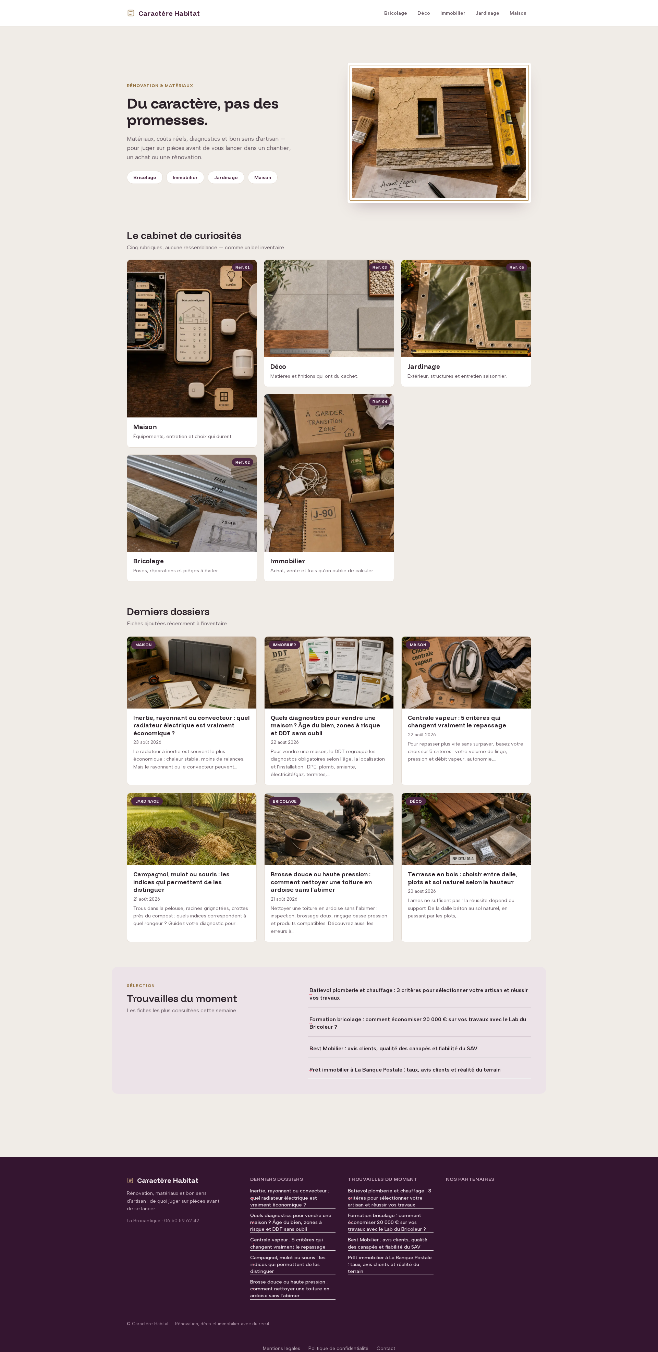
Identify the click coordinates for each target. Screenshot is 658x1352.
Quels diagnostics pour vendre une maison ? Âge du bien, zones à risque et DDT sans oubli (290, 1222)
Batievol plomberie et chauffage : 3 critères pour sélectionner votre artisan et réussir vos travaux (418, 994)
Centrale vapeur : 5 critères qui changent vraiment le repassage (288, 1243)
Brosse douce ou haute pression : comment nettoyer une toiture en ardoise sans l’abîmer (289, 1289)
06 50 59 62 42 (181, 1220)
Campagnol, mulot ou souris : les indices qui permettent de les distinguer (288, 1264)
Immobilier (452, 13)
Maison (518, 13)
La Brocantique (143, 1220)
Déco (423, 13)
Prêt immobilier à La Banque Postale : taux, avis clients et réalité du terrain (405, 1069)
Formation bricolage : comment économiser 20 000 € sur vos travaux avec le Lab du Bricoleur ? (417, 1023)
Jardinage (487, 13)
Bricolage (395, 13)
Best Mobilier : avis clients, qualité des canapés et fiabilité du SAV (393, 1048)
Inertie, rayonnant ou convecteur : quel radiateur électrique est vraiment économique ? (289, 1197)
